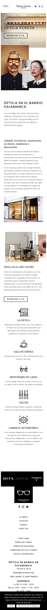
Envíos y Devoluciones (24, 554)
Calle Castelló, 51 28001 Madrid (23, 576)
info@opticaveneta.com (23, 572)
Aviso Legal (23, 538)
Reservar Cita (15, 35)
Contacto (23, 524)
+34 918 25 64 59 (23, 568)
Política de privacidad (24, 546)
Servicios (23, 520)
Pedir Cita (23, 528)
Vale (11, 606)
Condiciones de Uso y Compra (23, 550)
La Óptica (23, 517)
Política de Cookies (23, 542)
